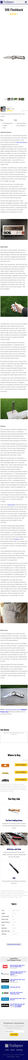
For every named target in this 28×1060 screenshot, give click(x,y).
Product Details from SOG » (14, 944)
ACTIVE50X (18, 1007)
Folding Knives (22, 6)
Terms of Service (11, 1056)
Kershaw (16, 539)
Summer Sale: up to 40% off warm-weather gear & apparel (18, 973)
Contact (12, 1050)
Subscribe (14, 1034)
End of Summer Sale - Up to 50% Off (18, 999)
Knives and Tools (14, 6)
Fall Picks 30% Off (15, 987)
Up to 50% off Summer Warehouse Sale (16, 993)
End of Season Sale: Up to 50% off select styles (17, 966)
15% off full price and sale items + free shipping (17, 1004)
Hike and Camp (6, 6)
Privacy (17, 1056)
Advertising (19, 1050)
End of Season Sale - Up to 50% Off (17, 980)
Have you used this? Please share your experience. (14, 733)
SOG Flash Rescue (21, 142)
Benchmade (11, 504)
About (7, 1050)
